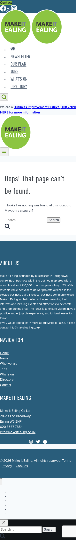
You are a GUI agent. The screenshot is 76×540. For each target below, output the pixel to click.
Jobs (14, 71)
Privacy (7, 466)
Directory (19, 86)
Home (4, 353)
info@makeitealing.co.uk (25, 327)
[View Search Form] (4, 97)
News (4, 358)
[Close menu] (1, 481)
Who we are (8, 364)
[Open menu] (4, 152)
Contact (6, 3)
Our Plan (18, 64)
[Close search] (4, 522)
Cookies (22, 466)
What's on (7, 374)
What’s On (19, 79)
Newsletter (20, 56)
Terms (66, 461)
